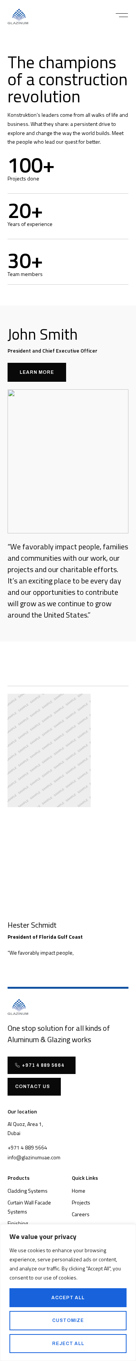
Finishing (18, 1223)
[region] (68, 1292)
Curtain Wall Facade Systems (29, 1206)
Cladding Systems (28, 1191)
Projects (81, 1202)
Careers (81, 1214)
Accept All (68, 1297)
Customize (68, 1320)
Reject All (68, 1343)
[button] (121, 15)
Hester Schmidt (32, 925)
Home (78, 1191)
